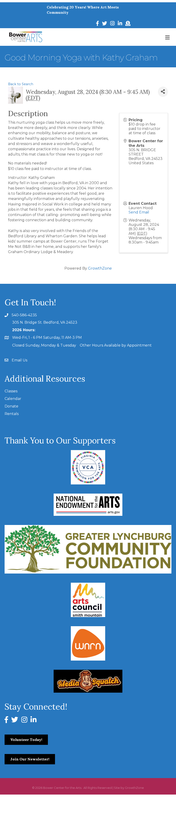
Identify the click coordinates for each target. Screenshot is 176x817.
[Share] (163, 92)
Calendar (13, 398)
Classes (11, 391)
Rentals (12, 414)
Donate (11, 406)
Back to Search (20, 84)
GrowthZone (100, 268)
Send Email (139, 212)
